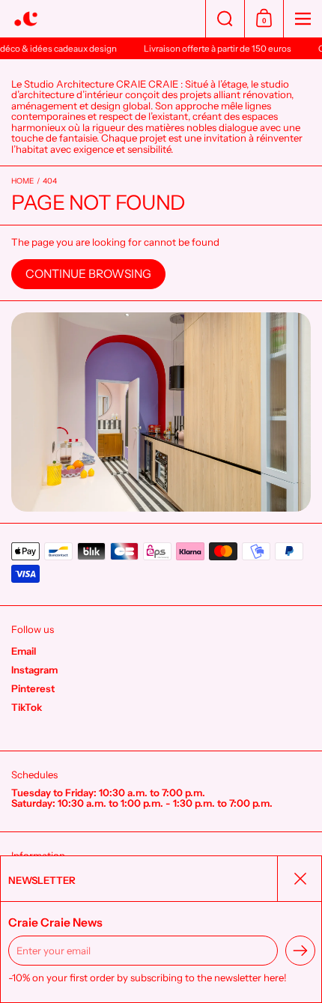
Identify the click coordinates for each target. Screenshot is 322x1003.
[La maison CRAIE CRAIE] (102, 19)
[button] (224, 18)
